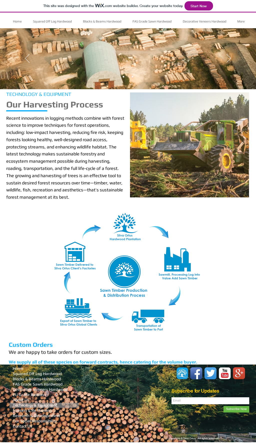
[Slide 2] (128, 76)
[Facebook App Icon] (196, 373)
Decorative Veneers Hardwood (40, 389)
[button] (189, 144)
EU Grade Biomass (29, 394)
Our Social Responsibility (35, 421)
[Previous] (27, 58)
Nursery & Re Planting (32, 410)
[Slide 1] (123, 76)
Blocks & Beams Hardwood (37, 379)
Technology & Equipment (35, 405)
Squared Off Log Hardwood (37, 373)
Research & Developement (36, 415)
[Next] (228, 58)
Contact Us (22, 426)
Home (18, 368)
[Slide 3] (132, 76)
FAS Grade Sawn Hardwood (37, 384)
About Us (21, 400)
